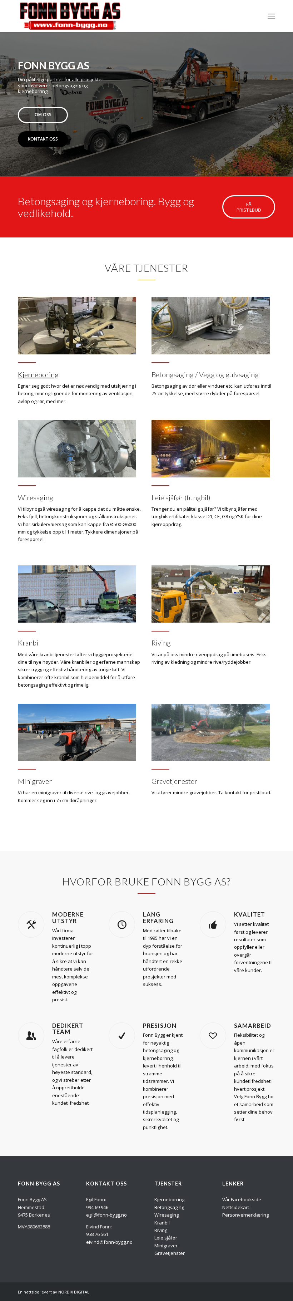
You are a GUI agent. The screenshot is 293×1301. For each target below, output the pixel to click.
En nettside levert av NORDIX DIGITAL (53, 1292)
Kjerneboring (38, 374)
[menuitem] (271, 16)
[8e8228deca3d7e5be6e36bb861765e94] (77, 448)
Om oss (43, 115)
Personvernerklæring (245, 1215)
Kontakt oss (43, 139)
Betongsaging (169, 1207)
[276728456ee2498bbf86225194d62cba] (211, 448)
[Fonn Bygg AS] (70, 16)
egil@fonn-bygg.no (106, 1215)
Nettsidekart (235, 1207)
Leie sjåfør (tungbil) (181, 497)
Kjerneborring (169, 1199)
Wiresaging (35, 497)
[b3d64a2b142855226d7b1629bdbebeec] (211, 594)
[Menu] (271, 16)
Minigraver (35, 781)
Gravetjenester (174, 781)
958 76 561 (97, 1234)
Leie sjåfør (165, 1237)
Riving (161, 642)
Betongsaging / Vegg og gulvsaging (205, 374)
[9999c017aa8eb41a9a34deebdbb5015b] (211, 325)
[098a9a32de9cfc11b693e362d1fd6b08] (211, 732)
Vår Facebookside (241, 1199)
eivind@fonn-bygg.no (109, 1242)
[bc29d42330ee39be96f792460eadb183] (77, 732)
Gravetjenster (169, 1253)
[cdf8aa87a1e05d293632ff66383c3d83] (77, 325)
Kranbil (29, 642)
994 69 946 (97, 1207)
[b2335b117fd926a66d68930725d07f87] (77, 594)
